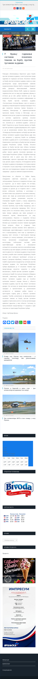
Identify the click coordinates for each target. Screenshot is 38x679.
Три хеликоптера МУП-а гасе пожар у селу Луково (19, 5)
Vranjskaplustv (7, 670)
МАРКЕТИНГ (6, 664)
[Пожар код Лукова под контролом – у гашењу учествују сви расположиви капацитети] (19, 343)
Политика (15, 33)
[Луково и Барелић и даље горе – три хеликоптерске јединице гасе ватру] (19, 375)
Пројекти (6, 553)
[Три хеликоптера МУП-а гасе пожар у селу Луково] (19, 405)
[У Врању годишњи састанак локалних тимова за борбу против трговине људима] (19, 43)
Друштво (5, 33)
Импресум (6, 660)
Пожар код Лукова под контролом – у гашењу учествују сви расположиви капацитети (19, 358)
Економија (25, 33)
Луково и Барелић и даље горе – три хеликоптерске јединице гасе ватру (19, 389)
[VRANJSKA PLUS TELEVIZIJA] (19, 19)
